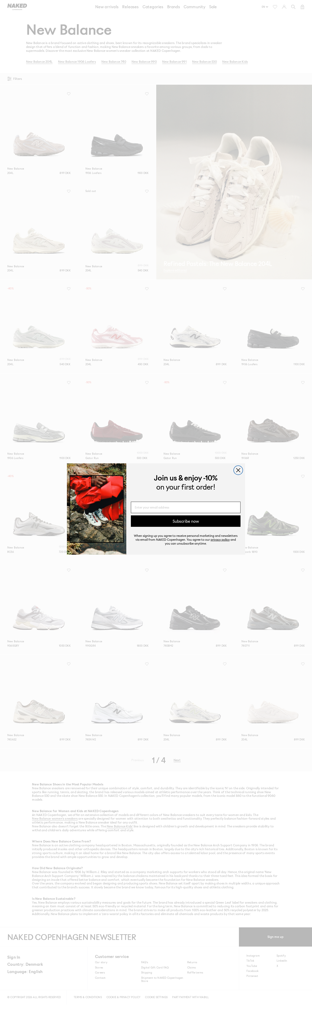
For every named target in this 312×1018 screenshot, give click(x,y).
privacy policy (220, 539)
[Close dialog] (238, 470)
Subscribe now (186, 521)
